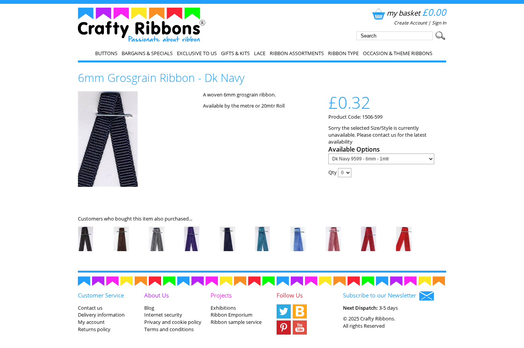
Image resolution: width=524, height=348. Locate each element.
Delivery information (101, 314)
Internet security (163, 314)
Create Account (410, 23)
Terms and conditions (169, 329)
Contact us (90, 307)
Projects (221, 295)
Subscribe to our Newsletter (381, 295)
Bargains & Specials (147, 53)
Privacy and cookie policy (172, 322)
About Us (156, 295)
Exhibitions (223, 307)
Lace (259, 53)
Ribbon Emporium (231, 314)
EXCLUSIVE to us (197, 53)
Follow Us (290, 295)
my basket (416, 13)
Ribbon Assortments (297, 53)
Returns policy (94, 329)
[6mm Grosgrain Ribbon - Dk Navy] (108, 184)
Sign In (439, 23)
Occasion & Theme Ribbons (397, 53)
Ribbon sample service (236, 322)
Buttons (106, 53)
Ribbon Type (343, 53)
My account (91, 322)
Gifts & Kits (235, 53)
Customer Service (101, 295)
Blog (149, 307)
